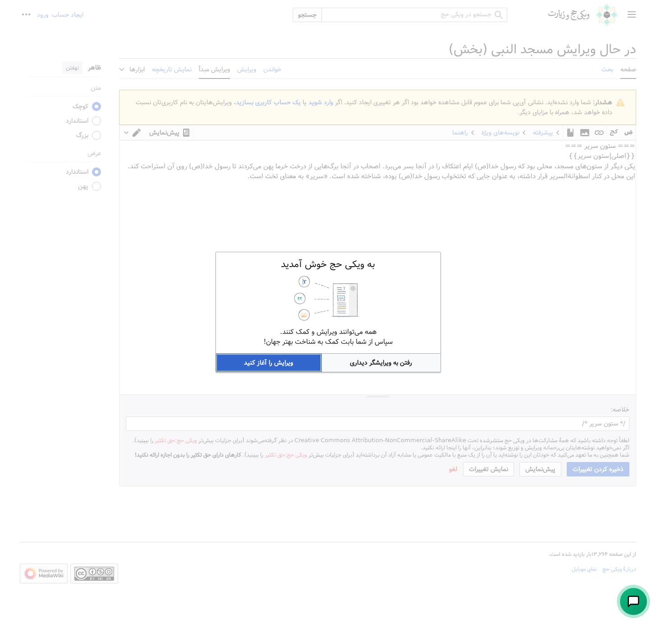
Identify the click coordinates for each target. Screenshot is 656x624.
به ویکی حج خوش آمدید (328, 264)
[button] (381, 363)
